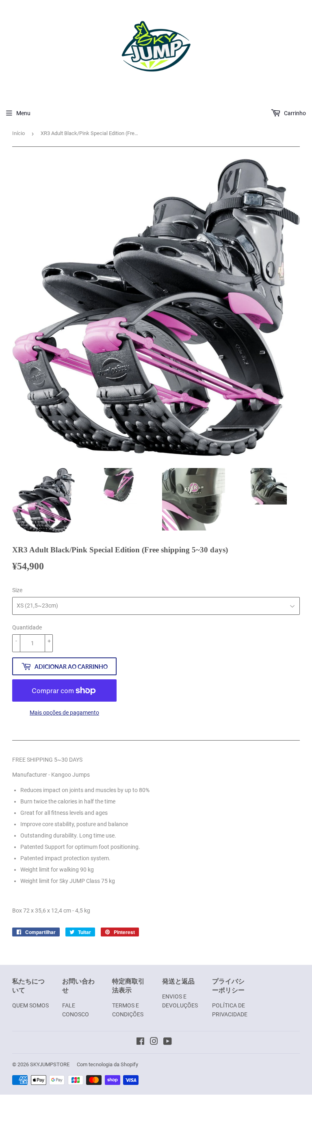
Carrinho (294, 113)
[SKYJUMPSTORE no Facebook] (140, 1042)
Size (17, 590)
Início (18, 133)
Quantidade (27, 627)
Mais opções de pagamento (64, 712)
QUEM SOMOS (30, 1005)
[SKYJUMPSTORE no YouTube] (167, 1042)
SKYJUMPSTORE (49, 1064)
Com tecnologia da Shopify (107, 1064)
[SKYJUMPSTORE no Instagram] (154, 1042)
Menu (23, 113)
